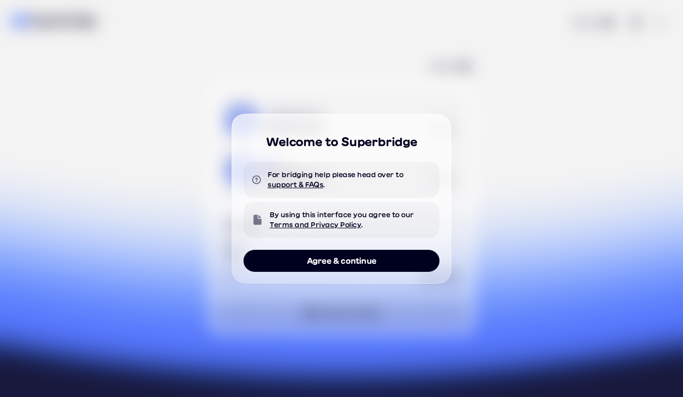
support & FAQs (295, 184)
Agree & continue (341, 261)
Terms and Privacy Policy (315, 224)
